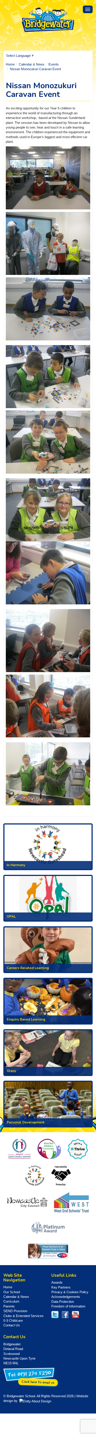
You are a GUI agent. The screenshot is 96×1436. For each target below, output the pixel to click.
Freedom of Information (68, 1306)
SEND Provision (15, 1311)
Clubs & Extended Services (23, 1316)
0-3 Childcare (13, 1320)
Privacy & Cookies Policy (69, 1292)
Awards (57, 1282)
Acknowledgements (65, 1297)
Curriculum (11, 1301)
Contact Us (11, 1325)
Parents (9, 1306)
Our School (11, 1292)
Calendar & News (31, 64)
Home (10, 64)
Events (53, 64)
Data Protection (62, 1301)
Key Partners (61, 1287)
